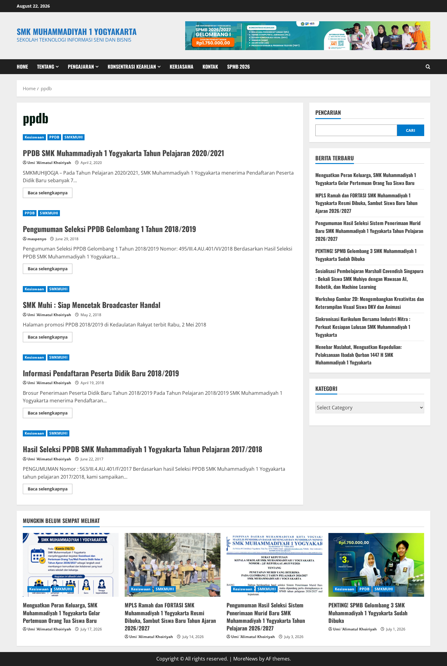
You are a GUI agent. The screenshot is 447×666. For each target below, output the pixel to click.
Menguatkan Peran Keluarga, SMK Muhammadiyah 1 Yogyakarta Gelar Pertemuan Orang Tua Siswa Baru (365, 178)
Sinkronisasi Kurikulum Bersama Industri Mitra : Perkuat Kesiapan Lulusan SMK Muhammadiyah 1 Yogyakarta (362, 326)
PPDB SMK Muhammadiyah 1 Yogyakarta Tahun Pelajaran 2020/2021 (123, 152)
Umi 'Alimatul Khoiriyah (49, 162)
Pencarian (328, 112)
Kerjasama (181, 66)
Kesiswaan (34, 137)
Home (22, 66)
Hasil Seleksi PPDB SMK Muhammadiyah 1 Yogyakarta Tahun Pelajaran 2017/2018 (142, 448)
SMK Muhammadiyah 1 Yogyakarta (77, 31)
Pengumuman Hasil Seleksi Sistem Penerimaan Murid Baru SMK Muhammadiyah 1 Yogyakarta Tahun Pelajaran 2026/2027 (369, 230)
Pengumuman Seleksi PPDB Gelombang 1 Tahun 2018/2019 (109, 228)
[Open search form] (428, 67)
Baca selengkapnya (50, 194)
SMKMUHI (73, 137)
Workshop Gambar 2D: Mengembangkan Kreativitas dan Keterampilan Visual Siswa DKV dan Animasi (369, 302)
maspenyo (36, 238)
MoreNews (245, 658)
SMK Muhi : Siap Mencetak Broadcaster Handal (92, 304)
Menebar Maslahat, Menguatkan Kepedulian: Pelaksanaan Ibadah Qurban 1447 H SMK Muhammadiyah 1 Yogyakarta (358, 354)
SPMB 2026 (238, 66)
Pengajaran (81, 66)
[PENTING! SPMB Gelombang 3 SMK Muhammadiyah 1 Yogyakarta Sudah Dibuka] (376, 565)
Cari (410, 130)
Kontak (210, 66)
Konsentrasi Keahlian (132, 66)
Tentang (45, 66)
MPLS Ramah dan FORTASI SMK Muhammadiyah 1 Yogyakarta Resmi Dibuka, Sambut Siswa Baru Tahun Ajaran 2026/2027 (366, 203)
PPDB (54, 137)
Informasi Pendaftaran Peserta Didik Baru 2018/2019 (101, 372)
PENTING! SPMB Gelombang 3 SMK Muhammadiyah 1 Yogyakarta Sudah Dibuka (367, 612)
